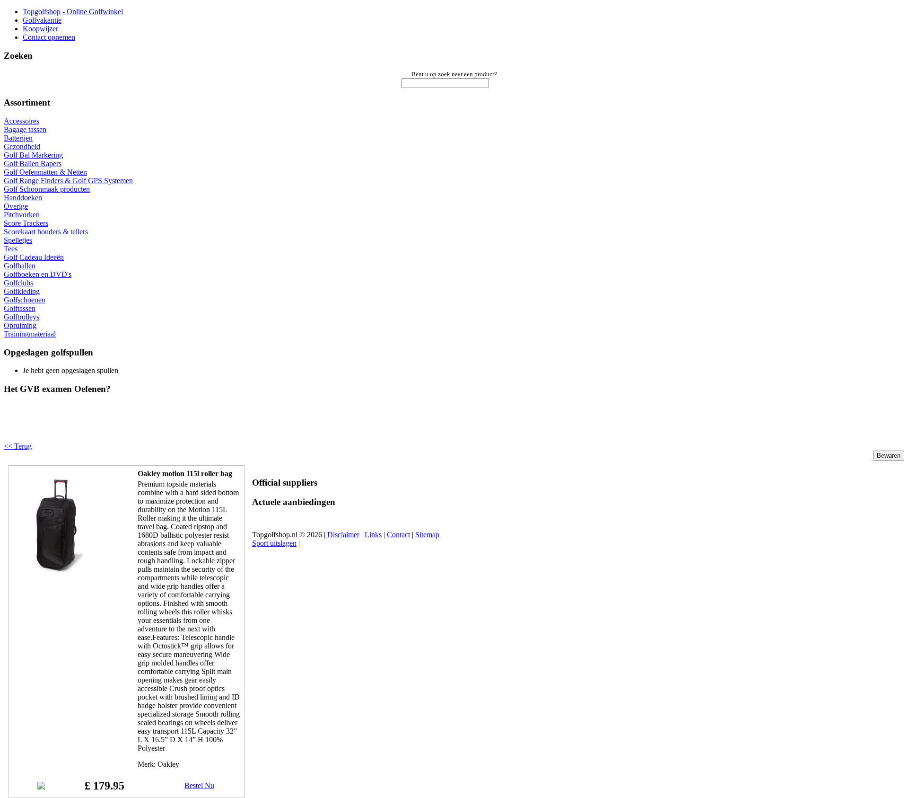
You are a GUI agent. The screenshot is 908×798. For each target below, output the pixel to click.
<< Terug (18, 446)
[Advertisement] (124, 426)
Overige (16, 206)
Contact (398, 535)
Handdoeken (23, 198)
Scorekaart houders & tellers (46, 232)
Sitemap (427, 535)
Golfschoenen (24, 300)
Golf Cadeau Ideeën (34, 257)
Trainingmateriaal (30, 334)
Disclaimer (343, 535)
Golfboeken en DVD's (37, 274)
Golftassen (19, 308)
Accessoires (21, 121)
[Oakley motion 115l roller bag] (60, 570)
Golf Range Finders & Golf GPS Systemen (68, 181)
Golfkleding (22, 291)
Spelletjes (18, 240)
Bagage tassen (25, 129)
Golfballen (19, 266)
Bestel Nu (199, 785)
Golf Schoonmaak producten (47, 189)
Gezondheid (22, 146)
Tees (10, 249)
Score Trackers (26, 223)
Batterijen (18, 138)
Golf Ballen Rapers (32, 164)
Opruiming (20, 325)
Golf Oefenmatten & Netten (45, 172)
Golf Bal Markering (33, 155)
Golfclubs (18, 283)
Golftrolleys (21, 317)
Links (373, 535)
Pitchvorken (22, 215)
